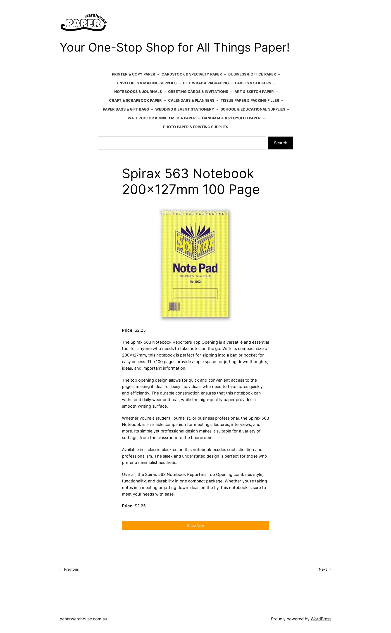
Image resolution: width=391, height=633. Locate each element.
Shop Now (195, 525)
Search (280, 142)
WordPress (321, 618)
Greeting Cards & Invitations (198, 91)
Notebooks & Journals (138, 91)
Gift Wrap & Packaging (206, 83)
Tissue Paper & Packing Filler (250, 100)
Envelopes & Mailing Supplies (146, 83)
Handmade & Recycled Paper (231, 118)
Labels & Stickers (253, 83)
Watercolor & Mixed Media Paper (162, 118)
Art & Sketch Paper (254, 91)
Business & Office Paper (252, 74)
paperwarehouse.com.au (83, 618)
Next (323, 569)
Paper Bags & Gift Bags (126, 109)
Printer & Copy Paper (133, 74)
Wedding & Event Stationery (184, 109)
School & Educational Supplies (253, 109)
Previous (71, 569)
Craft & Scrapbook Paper (135, 100)
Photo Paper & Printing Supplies (195, 127)
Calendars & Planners (191, 100)
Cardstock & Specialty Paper (192, 74)
